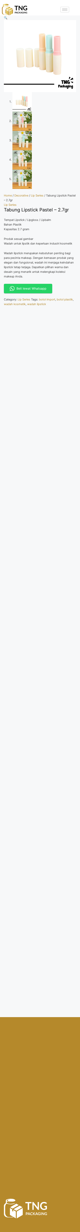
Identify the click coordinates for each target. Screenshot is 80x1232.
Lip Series (37, 195)
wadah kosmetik (15, 304)
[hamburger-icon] (64, 9)
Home (8, 195)
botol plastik (65, 299)
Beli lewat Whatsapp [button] (31, 288)
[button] (5, 18)
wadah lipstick (36, 304)
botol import (47, 299)
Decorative (21, 195)
